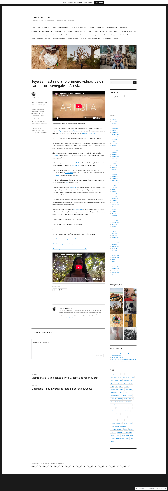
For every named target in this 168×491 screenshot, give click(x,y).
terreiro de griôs (35, 97)
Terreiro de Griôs (41, 17)
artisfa (32, 121)
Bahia (125, 383)
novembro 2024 (115, 156)
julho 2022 (114, 207)
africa (122, 374)
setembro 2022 (115, 204)
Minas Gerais (121, 420)
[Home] (33, 466)
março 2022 (114, 213)
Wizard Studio (69, 172)
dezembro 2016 (115, 266)
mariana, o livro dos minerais (83, 31)
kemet (117, 414)
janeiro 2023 (114, 196)
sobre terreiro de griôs (94, 38)
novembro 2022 (115, 200)
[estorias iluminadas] (113, 466)
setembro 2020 (115, 242)
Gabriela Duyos (76, 165)
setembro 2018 (115, 257)
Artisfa (75, 131)
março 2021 (114, 233)
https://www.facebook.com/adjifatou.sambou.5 (65, 239)
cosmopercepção (115, 395)
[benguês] (69, 466)
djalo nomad (129, 401)
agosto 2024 (114, 161)
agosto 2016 (114, 274)
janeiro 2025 (114, 152)
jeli (131, 411)
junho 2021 (114, 228)
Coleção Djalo (44, 106)
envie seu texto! (107, 38)
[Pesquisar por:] (121, 82)
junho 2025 (114, 143)
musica (117, 426)
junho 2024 (114, 165)
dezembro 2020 (115, 237)
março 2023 (114, 193)
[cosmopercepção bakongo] (91, 466)
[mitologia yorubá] (95, 466)
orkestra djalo (100, 27)
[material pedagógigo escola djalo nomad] (44, 466)
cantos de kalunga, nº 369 (117, 357)
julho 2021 (114, 226)
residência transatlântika (108, 35)
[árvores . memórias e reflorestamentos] (58, 466)
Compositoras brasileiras (116, 392)
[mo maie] (117, 466)
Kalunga (113, 414)
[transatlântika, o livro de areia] (62, 466)
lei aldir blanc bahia (122, 417)
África (44, 104)
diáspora (131, 398)
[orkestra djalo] (47, 466)
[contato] (128, 466)
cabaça (120, 386)
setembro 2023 (115, 182)
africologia (40, 102)
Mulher (37, 111)
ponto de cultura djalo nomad (61, 27)
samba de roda (129, 435)
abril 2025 (114, 147)
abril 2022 (114, 211)
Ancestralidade (118, 380)
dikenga (125, 398)
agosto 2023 (114, 183)
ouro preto (113, 432)
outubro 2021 (115, 220)
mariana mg (113, 420)
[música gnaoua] (80, 466)
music (112, 426)
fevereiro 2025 (115, 150)
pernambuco (129, 432)
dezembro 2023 (115, 176)
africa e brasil (34, 102)
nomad (125, 429)
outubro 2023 (115, 180)
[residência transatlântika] (99, 466)
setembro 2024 (115, 160)
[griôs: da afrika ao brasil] (36, 466)
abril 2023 (114, 191)
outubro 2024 (115, 158)
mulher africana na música (37, 128)
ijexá (116, 411)
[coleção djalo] (55, 466)
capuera (121, 389)
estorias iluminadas (72, 38)
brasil (116, 386)
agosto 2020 (115, 244)
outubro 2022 (115, 202)
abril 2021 (114, 231)
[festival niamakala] (51, 466)
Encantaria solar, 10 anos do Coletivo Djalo (121, 361)
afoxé (118, 374)
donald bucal (37, 123)
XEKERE (127, 438)
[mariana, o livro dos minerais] (66, 466)
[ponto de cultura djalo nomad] (40, 466)
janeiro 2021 (114, 235)
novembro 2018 (115, 255)
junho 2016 (114, 276)
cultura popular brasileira (126, 395)
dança (112, 398)
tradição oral (38, 118)
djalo (112, 401)
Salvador (118, 435)
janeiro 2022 (114, 215)
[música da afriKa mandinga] (77, 466)
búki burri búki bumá (64, 35)
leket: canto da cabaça (59, 38)
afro (124, 377)
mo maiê (133, 420)
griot (131, 407)
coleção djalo (123, 27)
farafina (37, 107)
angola (112, 383)
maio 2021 (114, 230)
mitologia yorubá (94, 35)
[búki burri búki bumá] (88, 466)
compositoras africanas (40, 121)
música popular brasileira (49, 35)
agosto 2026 (114, 119)
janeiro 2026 (114, 130)
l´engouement (41, 126)
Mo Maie (78, 163)
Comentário (98, 355)
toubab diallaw (39, 132)
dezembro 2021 (115, 217)
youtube (45, 132)
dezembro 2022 (115, 198)
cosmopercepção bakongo (80, 35)
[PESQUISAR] (134, 82)
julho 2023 (114, 185)
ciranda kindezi (128, 389)
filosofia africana (120, 407)
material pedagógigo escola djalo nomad (83, 27)
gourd (126, 407)
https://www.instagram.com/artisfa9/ (62, 244)
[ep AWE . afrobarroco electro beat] (106, 466)
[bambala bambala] (102, 466)
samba (123, 435)
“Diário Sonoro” (73, 187)
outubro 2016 (115, 270)
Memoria (33, 111)
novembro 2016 (115, 268)
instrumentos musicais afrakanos (109, 31)
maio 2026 (114, 123)
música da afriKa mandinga (128, 31)
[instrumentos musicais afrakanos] (73, 466)
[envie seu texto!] (124, 466)
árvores (112, 441)
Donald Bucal (56, 175)
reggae (112, 435)
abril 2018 (114, 261)
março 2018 (114, 263)
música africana (40, 109)
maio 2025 (114, 145)
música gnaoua (35, 35)
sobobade (38, 130)
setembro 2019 (115, 246)
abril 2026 (114, 125)
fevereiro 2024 (115, 172)
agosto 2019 (114, 248)
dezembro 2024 (115, 154)
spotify (42, 130)
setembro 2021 (115, 222)
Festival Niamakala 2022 (88, 133)
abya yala (113, 374)
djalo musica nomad (119, 401)
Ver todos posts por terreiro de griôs (77, 317)
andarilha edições (128, 380)
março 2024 (114, 171)
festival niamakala (112, 27)
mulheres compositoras (116, 423)
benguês (95, 31)
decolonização (118, 398)
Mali (129, 417)
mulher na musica (128, 423)
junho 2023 (114, 187)
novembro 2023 (115, 178)
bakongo (130, 383)
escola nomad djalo (127, 404)
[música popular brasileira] (84, 466)
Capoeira (126, 386)
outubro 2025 (115, 136)
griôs (112, 411)
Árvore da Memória (35, 106)
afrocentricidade (38, 104)
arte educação (119, 383)
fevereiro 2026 (115, 128)
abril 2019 (114, 252)
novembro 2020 (115, 239)
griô (134, 407)
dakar (32, 123)
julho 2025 (114, 141)
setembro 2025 (115, 137)
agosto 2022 (114, 206)
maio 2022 (114, 209)
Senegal (40, 117)
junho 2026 (114, 121)
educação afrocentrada (116, 404)
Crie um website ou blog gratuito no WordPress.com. (53, 463)
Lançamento (34, 126)
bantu (112, 386)
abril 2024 (114, 169)
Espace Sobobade (78, 209)
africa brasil (127, 374)
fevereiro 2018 (115, 264)
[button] (116, 294)
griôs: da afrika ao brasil (44, 27)
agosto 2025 (114, 139)
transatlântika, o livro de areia (63, 31)
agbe (112, 380)
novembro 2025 (115, 134)
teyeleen (33, 132)
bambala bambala (123, 35)
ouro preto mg (120, 432)
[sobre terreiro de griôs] (121, 466)
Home (33, 27)
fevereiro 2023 (115, 195)
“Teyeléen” (55, 155)
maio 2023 (114, 189)
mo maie (83, 38)
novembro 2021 (115, 218)
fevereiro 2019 (115, 253)
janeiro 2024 (114, 174)
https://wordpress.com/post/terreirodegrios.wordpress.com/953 (69, 249)
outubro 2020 (115, 241)
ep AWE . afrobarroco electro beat (40, 38)
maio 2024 (114, 167)
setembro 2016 (115, 272)
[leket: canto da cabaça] (110, 466)
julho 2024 (114, 163)
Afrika (119, 377)
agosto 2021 (114, 224)
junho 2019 (114, 250)
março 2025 (114, 149)
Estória (33, 107)
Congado (126, 392)
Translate (121, 98)
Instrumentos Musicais (124, 411)
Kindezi (123, 414)
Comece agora (99, 2)
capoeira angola (114, 389)
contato (116, 38)
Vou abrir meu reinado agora (118, 352)
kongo (127, 414)
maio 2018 (114, 259)
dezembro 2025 (115, 132)
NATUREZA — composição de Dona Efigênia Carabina (124, 359)
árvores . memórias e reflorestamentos (42, 31)
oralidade (131, 429)
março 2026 (114, 126)
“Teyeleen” (61, 131)
